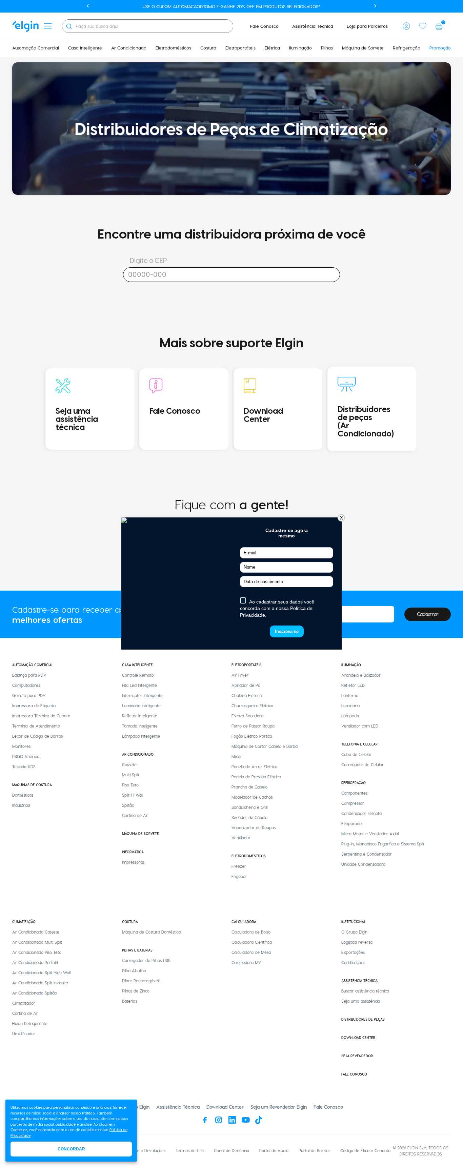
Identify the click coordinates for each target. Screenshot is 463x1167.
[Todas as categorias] (48, 26)
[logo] (25, 26)
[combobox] (147, 26)
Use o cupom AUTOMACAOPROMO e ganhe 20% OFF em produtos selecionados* (231, 6)
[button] (406, 26)
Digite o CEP (148, 261)
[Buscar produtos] (68, 26)
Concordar (71, 1149)
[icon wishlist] (422, 26)
